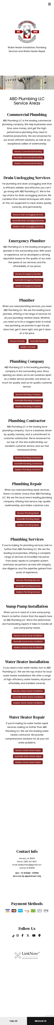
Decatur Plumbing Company (28, 394)
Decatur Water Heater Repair (28, 750)
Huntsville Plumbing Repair (28, 519)
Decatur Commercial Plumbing (28, 151)
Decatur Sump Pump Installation (28, 635)
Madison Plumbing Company (28, 406)
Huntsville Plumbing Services (28, 586)
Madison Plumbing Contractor (28, 469)
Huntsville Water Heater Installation (28, 697)
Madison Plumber (28, 347)
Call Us (13, 1021)
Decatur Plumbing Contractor (28, 457)
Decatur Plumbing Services (28, 580)
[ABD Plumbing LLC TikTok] (13, 935)
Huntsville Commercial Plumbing (28, 157)
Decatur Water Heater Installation (28, 691)
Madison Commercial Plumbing (28, 163)
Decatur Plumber (17, 341)
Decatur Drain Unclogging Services (28, 214)
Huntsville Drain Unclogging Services (28, 220)
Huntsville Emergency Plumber (28, 280)
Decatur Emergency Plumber (28, 274)
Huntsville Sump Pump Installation (28, 641)
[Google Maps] (39, 935)
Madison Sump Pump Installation (28, 647)
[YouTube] (34, 935)
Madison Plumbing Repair (28, 525)
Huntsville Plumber (38, 341)
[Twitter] (28, 935)
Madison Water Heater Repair (28, 762)
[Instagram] (17, 935)
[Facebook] (22, 935)
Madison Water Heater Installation (28, 703)
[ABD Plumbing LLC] (27, 31)
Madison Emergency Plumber (28, 286)
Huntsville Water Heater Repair (28, 756)
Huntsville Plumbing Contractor (28, 463)
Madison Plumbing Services (28, 592)
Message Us (40, 1021)
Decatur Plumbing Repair (28, 513)
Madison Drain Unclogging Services (28, 226)
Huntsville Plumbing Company (28, 400)
